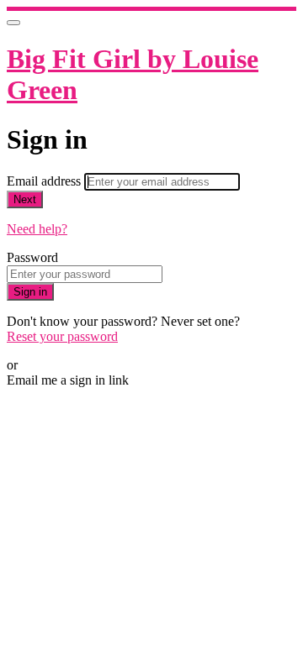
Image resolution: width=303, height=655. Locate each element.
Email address (45, 181)
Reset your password (62, 336)
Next (24, 199)
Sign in (30, 292)
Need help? (37, 229)
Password (32, 257)
